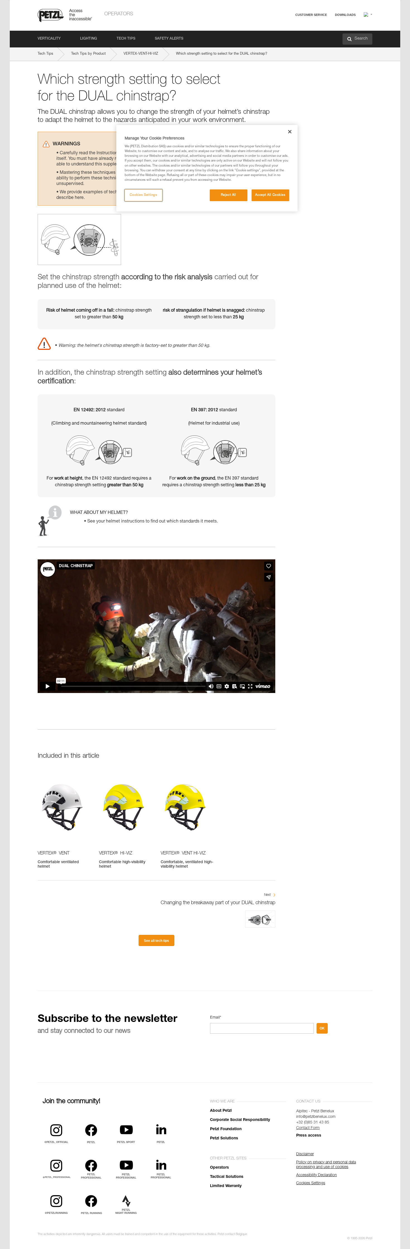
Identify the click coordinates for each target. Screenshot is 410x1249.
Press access (308, 1136)
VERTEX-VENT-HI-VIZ (141, 54)
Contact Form (308, 1128)
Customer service (311, 14)
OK (322, 1028)
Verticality (49, 39)
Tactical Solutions (226, 1177)
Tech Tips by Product (88, 54)
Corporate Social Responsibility (240, 1120)
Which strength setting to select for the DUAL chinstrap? (221, 54)
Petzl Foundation (226, 1129)
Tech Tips (126, 39)
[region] (207, 168)
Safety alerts (169, 39)
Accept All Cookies (270, 195)
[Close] (290, 132)
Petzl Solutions (224, 1138)
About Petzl (221, 1111)
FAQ (286, 28)
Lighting (88, 39)
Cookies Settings (143, 195)
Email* (215, 1018)
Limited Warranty (226, 1186)
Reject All (228, 195)
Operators (118, 14)
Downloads (345, 14)
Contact (289, 36)
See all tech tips (156, 941)
